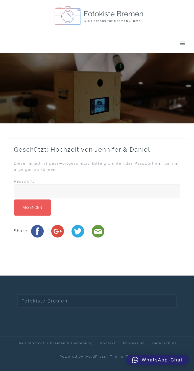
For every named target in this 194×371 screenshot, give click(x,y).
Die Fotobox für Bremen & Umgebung (55, 343)
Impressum (134, 343)
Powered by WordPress (83, 356)
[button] (157, 360)
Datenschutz (164, 343)
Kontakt (107, 343)
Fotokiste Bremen (44, 300)
